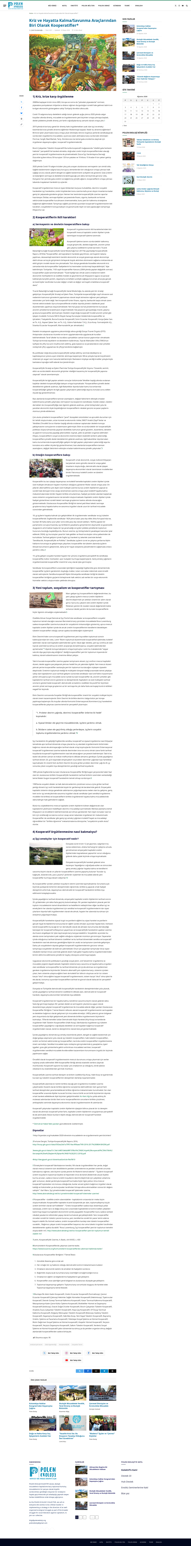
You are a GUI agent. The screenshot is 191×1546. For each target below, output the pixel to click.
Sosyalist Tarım (77, 1345)
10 (67, 878)
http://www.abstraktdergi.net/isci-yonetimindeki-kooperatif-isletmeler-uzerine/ (66, 1193)
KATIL (64, 6)
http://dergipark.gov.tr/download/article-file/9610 (54, 1159)
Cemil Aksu (62, 1441)
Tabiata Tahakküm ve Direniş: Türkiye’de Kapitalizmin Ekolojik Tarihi (149, 142)
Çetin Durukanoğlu (37, 30)
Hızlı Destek (127, 1481)
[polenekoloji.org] (15, 5)
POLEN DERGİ (104, 6)
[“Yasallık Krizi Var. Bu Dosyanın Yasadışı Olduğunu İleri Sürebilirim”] (72, 1423)
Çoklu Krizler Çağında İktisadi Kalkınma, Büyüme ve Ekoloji (148, 190)
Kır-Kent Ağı (85, 1096)
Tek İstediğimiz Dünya (145, 165)
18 (131, 114)
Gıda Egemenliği (50, 1345)
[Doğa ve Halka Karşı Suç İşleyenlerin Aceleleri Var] (42, 1423)
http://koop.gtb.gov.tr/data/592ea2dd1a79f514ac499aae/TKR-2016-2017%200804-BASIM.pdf (71, 1144)
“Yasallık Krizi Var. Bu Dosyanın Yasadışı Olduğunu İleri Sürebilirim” (72, 1436)
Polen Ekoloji (33, 1411)
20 (142, 114)
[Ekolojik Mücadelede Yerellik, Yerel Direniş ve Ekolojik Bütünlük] (72, 1393)
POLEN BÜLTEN (88, 6)
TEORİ (127, 6)
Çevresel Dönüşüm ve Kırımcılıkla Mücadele (98, 1404)
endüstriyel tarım (36, 1345)
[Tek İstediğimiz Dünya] (128, 168)
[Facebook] (21, 107)
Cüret (139, 153)
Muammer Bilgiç (64, 1411)
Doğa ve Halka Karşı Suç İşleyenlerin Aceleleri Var (40, 1434)
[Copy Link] (21, 124)
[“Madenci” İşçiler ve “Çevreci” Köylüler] (102, 1423)
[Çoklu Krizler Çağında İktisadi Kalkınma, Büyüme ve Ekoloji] (128, 192)
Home (31, 13)
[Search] (187, 5)
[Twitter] (21, 102)
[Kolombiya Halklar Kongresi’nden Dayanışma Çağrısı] (42, 1393)
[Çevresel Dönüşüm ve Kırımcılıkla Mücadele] (102, 1393)
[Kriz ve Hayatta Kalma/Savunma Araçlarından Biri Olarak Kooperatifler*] (72, 62)
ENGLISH (139, 6)
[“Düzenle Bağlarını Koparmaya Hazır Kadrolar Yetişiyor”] (128, 79)
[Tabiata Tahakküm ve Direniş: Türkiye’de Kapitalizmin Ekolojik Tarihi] (128, 142)
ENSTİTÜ (74, 6)
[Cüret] (128, 156)
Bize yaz (125, 1493)
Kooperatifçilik (64, 1345)
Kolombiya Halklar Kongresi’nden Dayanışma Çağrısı (40, 1406)
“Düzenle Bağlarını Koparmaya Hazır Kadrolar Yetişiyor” (148, 78)
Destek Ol (126, 1475)
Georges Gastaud (94, 1409)
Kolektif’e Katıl (129, 1469)
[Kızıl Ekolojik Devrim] (128, 180)
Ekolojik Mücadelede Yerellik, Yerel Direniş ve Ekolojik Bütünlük (72, 1406)
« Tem (124, 125)
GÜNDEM (117, 6)
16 (159, 111)
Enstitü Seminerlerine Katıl (134, 1487)
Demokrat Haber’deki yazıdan (46, 1123)
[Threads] (21, 119)
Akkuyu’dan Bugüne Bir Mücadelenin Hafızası (98, 1468)
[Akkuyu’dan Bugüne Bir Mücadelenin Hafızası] (81, 1470)
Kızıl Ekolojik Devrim (144, 177)
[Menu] (4, 5)
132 (92, 1517)
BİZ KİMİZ (52, 6)
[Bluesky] (21, 113)
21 (148, 114)
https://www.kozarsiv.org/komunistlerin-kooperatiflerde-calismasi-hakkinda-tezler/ (67, 1248)
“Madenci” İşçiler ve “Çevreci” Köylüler (102, 1434)
